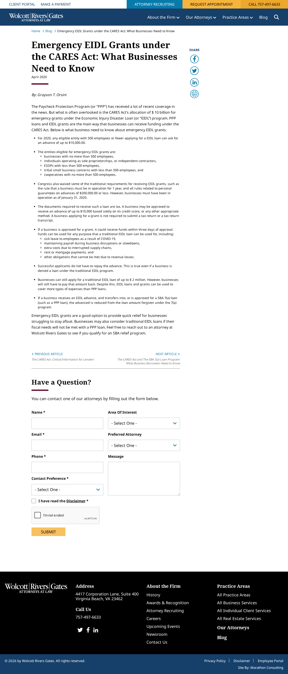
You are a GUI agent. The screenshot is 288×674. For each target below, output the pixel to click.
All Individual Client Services (244, 610)
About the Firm (163, 586)
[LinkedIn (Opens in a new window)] (95, 630)
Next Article (167, 354)
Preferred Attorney (125, 434)
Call (264, 4)
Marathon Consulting (266, 667)
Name (37, 412)
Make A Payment (56, 4)
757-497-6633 (88, 617)
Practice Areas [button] (236, 17)
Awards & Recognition (167, 602)
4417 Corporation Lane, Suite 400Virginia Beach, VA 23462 (107, 596)
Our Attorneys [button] (199, 17)
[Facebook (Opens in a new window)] (88, 630)
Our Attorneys (233, 627)
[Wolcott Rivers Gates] (36, 587)
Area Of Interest (122, 412)
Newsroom (156, 634)
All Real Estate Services (239, 618)
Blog (263, 17)
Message (116, 456)
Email (37, 434)
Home (36, 31)
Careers (153, 618)
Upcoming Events (163, 626)
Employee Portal (270, 660)
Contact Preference (49, 478)
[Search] (276, 17)
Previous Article (48, 354)
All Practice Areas (233, 594)
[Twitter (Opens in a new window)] (80, 630)
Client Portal (22, 4)
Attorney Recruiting (155, 4)
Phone (38, 456)
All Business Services (237, 602)
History (153, 594)
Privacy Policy (215, 660)
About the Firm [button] (161, 17)
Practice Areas (233, 586)
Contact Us (156, 642)
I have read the (62, 500)
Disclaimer (76, 500)
